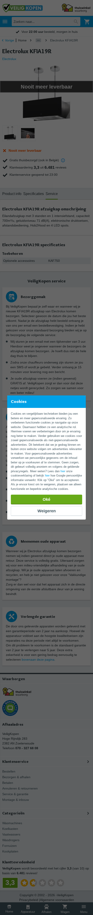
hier (62, 471)
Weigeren (46, 511)
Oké (46, 499)
